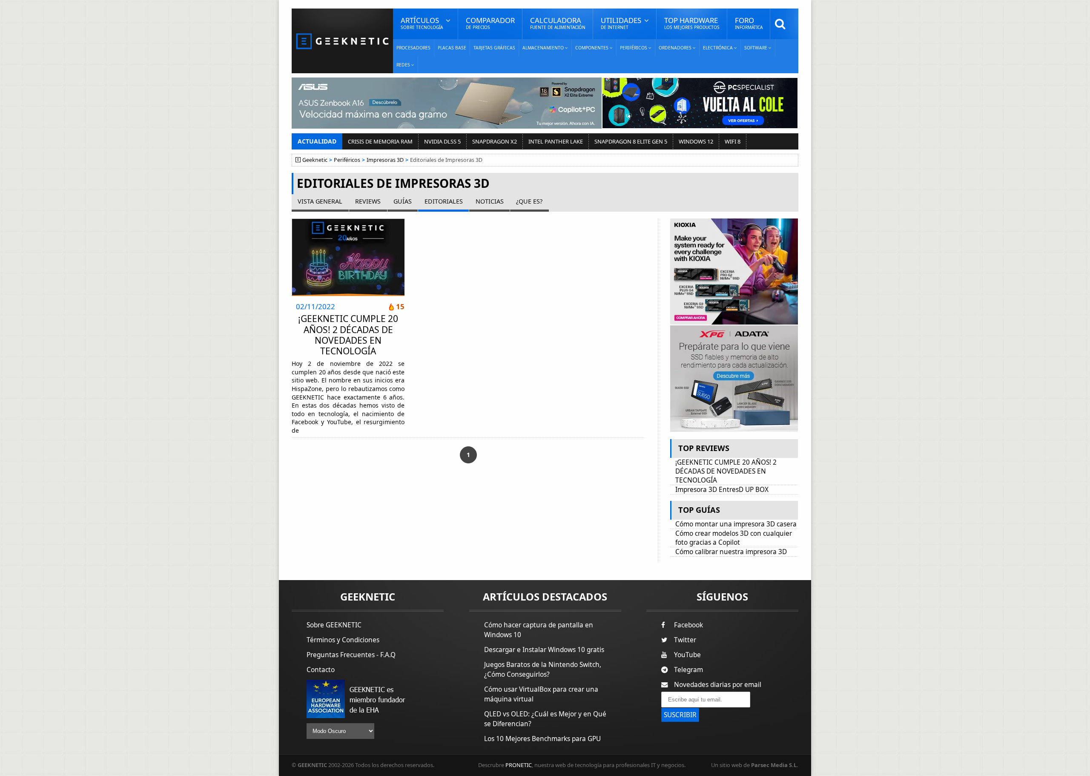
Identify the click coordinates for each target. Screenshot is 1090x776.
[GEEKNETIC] (342, 41)
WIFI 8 (732, 141)
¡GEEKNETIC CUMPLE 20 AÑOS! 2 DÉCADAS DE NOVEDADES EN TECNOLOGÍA (348, 335)
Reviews (368, 201)
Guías (402, 201)
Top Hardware (692, 22)
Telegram (688, 669)
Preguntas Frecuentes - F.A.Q (351, 654)
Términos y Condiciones (343, 639)
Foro (749, 22)
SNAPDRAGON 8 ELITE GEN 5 (630, 141)
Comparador (490, 22)
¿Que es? (529, 201)
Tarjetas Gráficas (494, 48)
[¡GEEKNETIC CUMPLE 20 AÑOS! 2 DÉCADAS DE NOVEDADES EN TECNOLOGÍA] (348, 257)
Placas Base (452, 48)
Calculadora (557, 22)
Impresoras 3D (385, 160)
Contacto (321, 669)
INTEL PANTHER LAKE (555, 141)
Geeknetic (314, 160)
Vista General (320, 201)
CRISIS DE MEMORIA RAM (380, 141)
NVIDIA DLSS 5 (442, 141)
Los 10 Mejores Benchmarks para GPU (542, 738)
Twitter (685, 639)
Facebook (688, 625)
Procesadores (413, 48)
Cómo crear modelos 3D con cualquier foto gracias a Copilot (733, 538)
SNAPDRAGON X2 (494, 141)
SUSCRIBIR (680, 714)
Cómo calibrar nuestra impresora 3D (731, 551)
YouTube (687, 654)
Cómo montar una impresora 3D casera (736, 524)
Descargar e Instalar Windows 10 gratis (544, 649)
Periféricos (347, 160)
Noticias (490, 201)
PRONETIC (518, 765)
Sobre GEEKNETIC (334, 625)
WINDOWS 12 (696, 141)
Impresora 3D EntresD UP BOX (722, 489)
